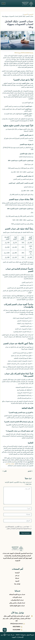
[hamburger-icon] (3, 3)
